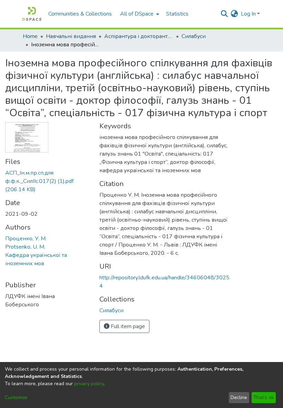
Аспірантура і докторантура (138, 36)
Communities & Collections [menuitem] (80, 14)
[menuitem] (139, 14)
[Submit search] (224, 14)
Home (30, 36)
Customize (16, 397)
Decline (239, 397)
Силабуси (194, 36)
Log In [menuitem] (248, 14)
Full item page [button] (127, 326)
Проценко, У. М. (26, 238)
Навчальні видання (71, 36)
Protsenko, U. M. (25, 247)
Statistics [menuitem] (177, 14)
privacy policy (89, 383)
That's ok (263, 397)
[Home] (31, 14)
